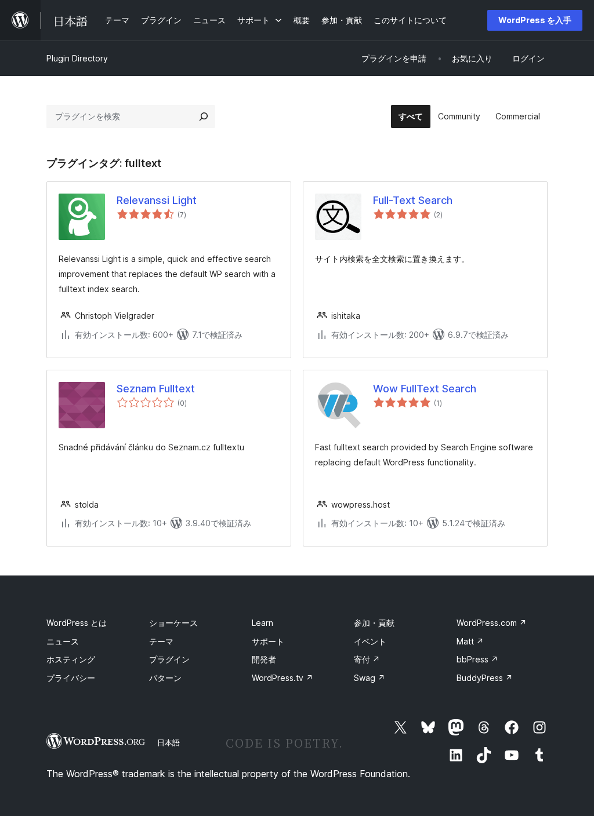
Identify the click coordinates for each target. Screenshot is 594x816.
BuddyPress (485, 678)
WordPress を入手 (534, 20)
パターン (165, 678)
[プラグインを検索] (203, 116)
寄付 (367, 659)
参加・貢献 (374, 623)
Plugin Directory (77, 58)
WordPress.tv (282, 678)
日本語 (168, 742)
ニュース (62, 641)
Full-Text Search (412, 200)
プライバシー (70, 678)
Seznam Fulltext (156, 388)
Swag (369, 678)
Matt (470, 641)
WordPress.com (492, 623)
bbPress (477, 659)
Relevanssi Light (157, 200)
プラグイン (169, 659)
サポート (268, 641)
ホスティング (70, 659)
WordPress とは (76, 623)
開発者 (264, 659)
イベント (370, 641)
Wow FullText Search (424, 388)
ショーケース (173, 623)
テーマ (161, 641)
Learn (262, 623)
